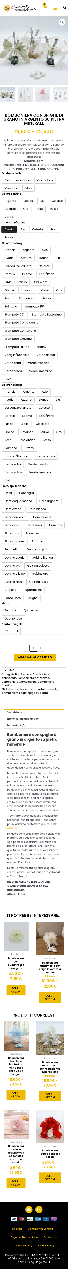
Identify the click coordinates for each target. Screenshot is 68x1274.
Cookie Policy (24, 1245)
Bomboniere (23, 674)
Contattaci (50, 1237)
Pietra (6, 603)
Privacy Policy (46, 1245)
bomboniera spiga (14, 693)
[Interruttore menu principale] (55, 8)
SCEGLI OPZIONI (16, 990)
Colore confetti (12, 194)
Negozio (17, 1229)
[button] (65, 8)
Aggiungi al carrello (35, 657)
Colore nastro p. (12, 385)
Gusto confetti (11, 173)
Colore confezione (13, 222)
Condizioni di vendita (40, 1229)
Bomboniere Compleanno (19, 682)
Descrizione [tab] (14, 712)
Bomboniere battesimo (33, 678)
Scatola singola (12, 624)
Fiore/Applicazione (14, 486)
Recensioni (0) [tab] (16, 725)
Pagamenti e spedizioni (24, 1237)
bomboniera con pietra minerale (36, 689)
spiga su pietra (38, 693)
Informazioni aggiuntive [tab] (23, 719)
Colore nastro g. (12, 243)
